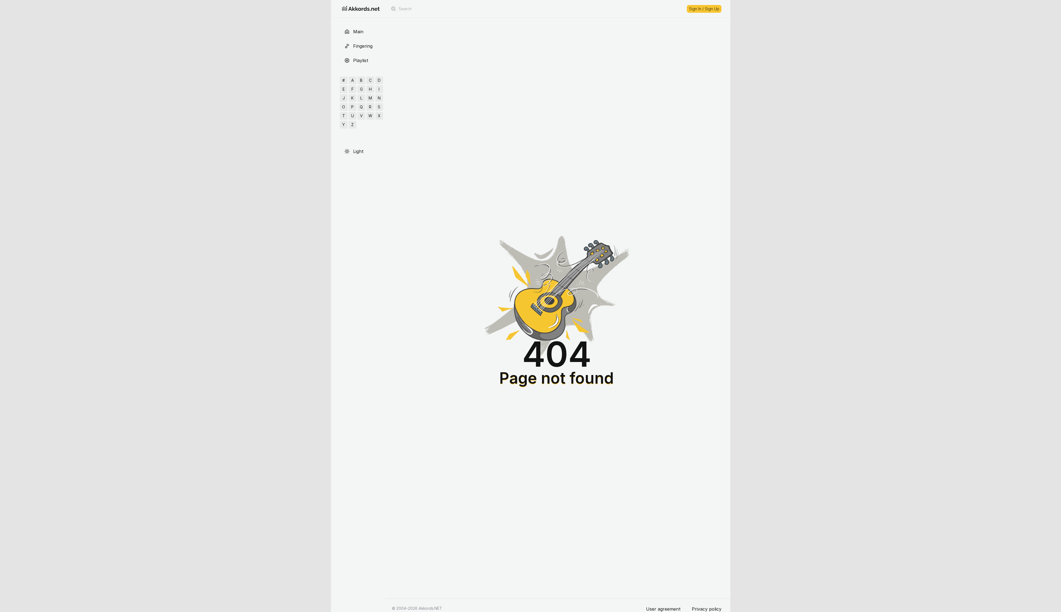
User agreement (663, 609)
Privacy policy (706, 609)
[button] (393, 9)
